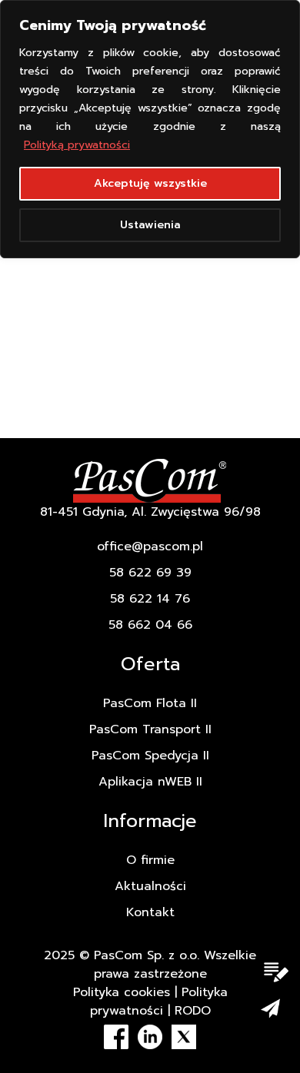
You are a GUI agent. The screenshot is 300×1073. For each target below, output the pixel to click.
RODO (193, 1011)
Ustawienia (150, 225)
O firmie (150, 860)
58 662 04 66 (150, 625)
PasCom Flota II (150, 703)
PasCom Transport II (150, 729)
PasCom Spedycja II (150, 755)
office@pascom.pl (150, 546)
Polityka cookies (121, 992)
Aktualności (150, 886)
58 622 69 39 (150, 572)
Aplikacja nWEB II (150, 781)
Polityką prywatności (77, 145)
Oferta (150, 664)
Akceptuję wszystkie (150, 183)
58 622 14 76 (150, 599)
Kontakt (150, 912)
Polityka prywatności (159, 1001)
